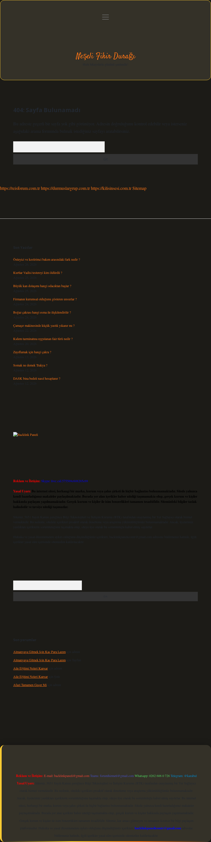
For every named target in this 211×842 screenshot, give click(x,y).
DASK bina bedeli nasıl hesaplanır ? (36, 378)
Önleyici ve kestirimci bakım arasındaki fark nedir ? (46, 259)
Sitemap (139, 188)
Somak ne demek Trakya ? (30, 365)
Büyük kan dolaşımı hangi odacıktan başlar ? (42, 286)
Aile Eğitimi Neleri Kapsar (30, 668)
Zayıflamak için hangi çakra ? (32, 352)
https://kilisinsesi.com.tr (111, 188)
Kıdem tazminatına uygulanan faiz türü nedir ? (43, 338)
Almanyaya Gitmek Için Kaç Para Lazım (39, 651)
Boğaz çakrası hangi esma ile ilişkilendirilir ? (42, 312)
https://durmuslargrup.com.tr (65, 188)
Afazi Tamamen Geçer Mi (30, 684)
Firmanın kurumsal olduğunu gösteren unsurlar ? (45, 299)
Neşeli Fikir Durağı (105, 56)
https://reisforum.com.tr (20, 188)
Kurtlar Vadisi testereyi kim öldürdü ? (37, 272)
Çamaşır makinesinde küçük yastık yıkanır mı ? (43, 325)
